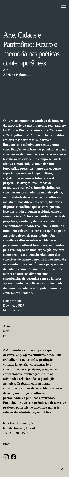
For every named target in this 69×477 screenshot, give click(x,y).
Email (7, 444)
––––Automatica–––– (6, 330)
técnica (16, 310)
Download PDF (13, 305)
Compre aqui (12, 301)
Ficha (7, 310)
